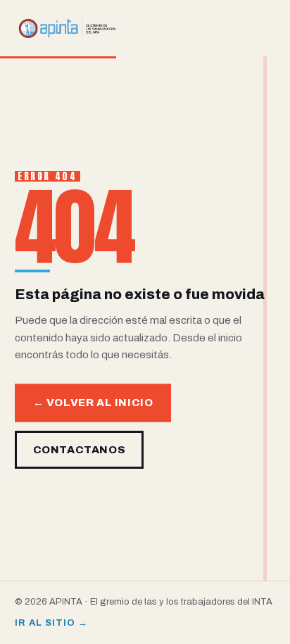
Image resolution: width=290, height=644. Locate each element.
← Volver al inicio (93, 402)
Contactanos (79, 449)
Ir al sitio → (52, 623)
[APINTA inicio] (67, 28)
